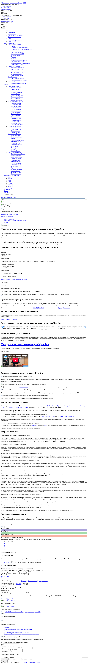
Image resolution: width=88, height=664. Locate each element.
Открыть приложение (7, 214)
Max (2, 7)
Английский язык (16, 87)
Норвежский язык (16, 129)
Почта (12, 657)
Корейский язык (16, 143)
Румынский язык (16, 114)
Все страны (11, 188)
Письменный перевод (14, 66)
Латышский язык (16, 109)
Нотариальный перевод (14, 44)
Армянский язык (16, 155)
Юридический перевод (17, 69)
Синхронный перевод (17, 78)
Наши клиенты (12, 34)
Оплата (6, 191)
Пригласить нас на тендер (15, 35)
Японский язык (15, 151)
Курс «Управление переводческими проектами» (18, 629)
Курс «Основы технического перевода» (15, 630)
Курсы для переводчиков (15, 40)
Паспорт (13, 46)
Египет (10, 178)
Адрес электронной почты (8, 648)
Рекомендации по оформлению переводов (16, 632)
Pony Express (51, 416)
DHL (45, 425)
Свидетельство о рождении (19, 60)
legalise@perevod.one (7, 21)
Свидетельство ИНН (17, 52)
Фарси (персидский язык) (18, 148)
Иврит (13, 138)
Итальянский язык (16, 92)
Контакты (7, 192)
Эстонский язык (16, 123)
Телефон (3, 646)
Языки (6, 84)
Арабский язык (15, 135)
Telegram (6, 7)
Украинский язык (16, 172)
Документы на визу (17, 64)
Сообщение (4, 651)
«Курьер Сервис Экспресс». (66, 416)
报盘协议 (18, 584)
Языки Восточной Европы (15, 101)
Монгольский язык (16, 144)
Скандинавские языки (14, 126)
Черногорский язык (17, 124)
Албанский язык (16, 103)
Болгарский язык (16, 106)
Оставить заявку (5, 576)
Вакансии (10, 38)
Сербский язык (15, 115)
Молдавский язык (16, 166)
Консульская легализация (11, 175)
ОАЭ (9, 177)
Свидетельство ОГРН (17, 54)
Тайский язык (15, 146)
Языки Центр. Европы (14, 86)
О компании (7, 30)
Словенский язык (16, 118)
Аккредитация (12, 32)
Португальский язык (17, 97)
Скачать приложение (7, 216)
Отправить (4, 661)
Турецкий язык (15, 98)
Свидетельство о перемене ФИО (20, 63)
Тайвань (10, 186)
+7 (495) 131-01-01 (6, 6)
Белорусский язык (16, 157)
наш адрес (34, 425)
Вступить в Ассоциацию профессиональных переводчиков (21, 634)
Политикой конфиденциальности (38, 581)
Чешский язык (15, 121)
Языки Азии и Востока (14, 134)
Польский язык (15, 112)
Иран (9, 180)
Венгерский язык (16, 107)
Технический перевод (17, 67)
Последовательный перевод (19, 80)
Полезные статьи (13, 41)
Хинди (13, 149)
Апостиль (7, 189)
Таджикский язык (16, 168)
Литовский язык (16, 111)
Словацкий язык (16, 117)
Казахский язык (15, 160)
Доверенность (15, 50)
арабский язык (15, 240)
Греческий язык (15, 89)
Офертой (23, 581)
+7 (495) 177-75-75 (6, 17)
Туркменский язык (16, 169)
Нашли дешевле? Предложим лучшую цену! (14, 279)
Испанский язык (16, 91)
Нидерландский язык (17, 95)
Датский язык (15, 127)
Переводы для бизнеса (17, 75)
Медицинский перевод (17, 72)
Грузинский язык (16, 158)
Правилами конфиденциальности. (32, 662)
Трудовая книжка (16, 55)
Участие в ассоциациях (14, 37)
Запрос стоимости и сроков (9, 319)
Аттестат (13, 58)
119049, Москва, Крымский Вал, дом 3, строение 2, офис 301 (22, 612)
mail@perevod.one (6, 9)
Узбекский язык (15, 171)
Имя (2, 644)
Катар (9, 181)
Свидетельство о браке (17, 61)
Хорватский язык (16, 120)
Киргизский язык (16, 161)
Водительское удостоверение (19, 47)
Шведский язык (15, 132)
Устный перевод (12, 77)
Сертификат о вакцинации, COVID (21, 49)
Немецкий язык (15, 94)
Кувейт (10, 183)
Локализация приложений (18, 83)
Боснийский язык (16, 104)
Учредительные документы (22, 71)
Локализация (11, 81)
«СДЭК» (44, 416)
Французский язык (16, 100)
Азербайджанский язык (18, 154)
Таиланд (10, 184)
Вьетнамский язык (16, 137)
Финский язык (15, 131)
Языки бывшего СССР (14, 152)
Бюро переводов (9, 43)
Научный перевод (16, 74)
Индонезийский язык (17, 140)
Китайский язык (16, 141)
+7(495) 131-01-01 (6, 562)
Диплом (13, 57)
